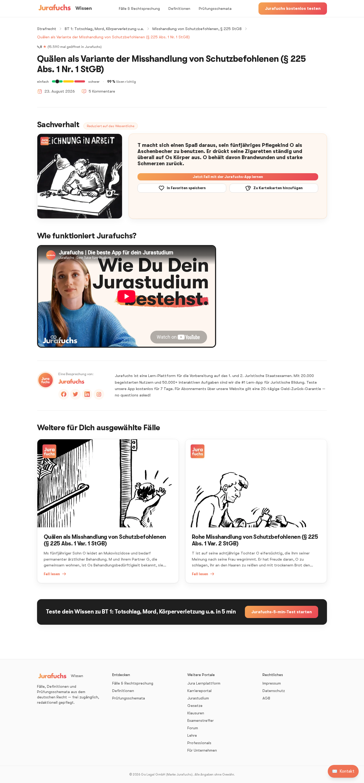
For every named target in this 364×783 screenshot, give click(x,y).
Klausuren (195, 713)
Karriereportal (199, 691)
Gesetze (195, 705)
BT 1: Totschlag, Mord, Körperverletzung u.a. (104, 28)
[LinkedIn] (87, 394)
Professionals (199, 743)
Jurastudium (198, 698)
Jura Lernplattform (203, 683)
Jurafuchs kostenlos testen (293, 8)
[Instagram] (99, 394)
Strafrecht (46, 28)
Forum (192, 728)
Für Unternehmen (202, 750)
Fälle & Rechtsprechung (139, 8)
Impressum (271, 683)
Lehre (192, 735)
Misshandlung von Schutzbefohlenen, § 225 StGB (197, 28)
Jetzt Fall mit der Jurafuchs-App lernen (228, 177)
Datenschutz (273, 691)
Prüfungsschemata (215, 8)
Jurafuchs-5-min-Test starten (281, 612)
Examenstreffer (200, 720)
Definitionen (179, 8)
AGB (266, 698)
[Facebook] (63, 394)
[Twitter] (75, 394)
